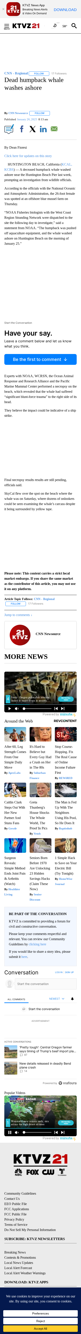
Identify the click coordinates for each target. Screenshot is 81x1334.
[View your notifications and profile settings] (72, 998)
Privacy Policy (14, 1219)
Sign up (69, 972)
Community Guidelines (20, 1193)
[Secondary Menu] (10, 25)
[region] (40, 1028)
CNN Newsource (18, 113)
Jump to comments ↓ (18, 615)
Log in (59, 972)
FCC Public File (15, 1214)
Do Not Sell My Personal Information (30, 1230)
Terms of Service (15, 1224)
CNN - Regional (44, 599)
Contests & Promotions (20, 1257)
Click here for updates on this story (28, 156)
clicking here (37, 944)
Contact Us (12, 1198)
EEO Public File (15, 1204)
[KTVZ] (28, 26)
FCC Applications (16, 1209)
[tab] (16, 999)
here (24, 957)
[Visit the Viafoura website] (67, 1083)
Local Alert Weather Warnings (25, 1273)
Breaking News (15, 1252)
